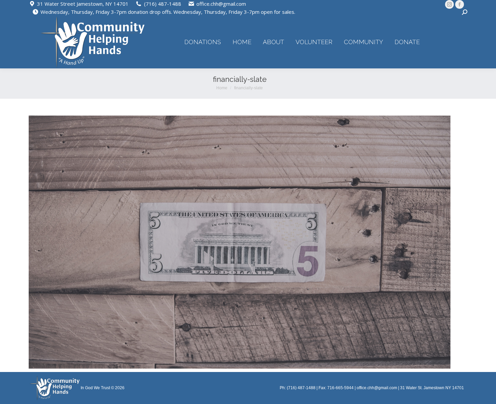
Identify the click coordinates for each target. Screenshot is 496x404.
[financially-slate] (239, 242)
